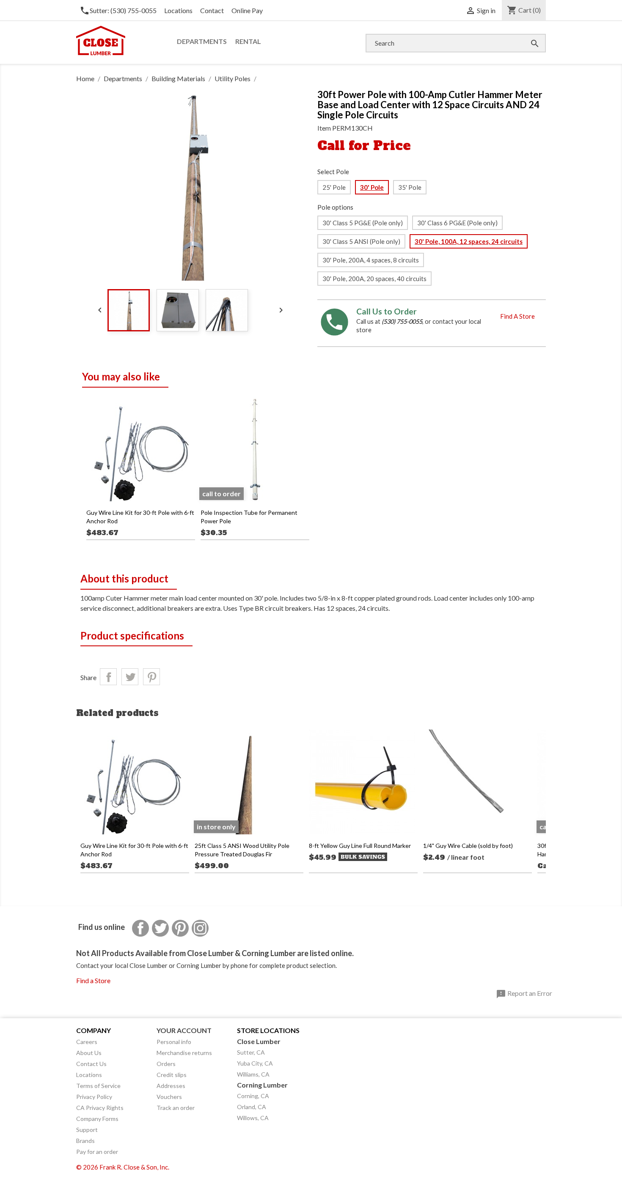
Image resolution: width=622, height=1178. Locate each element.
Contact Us (91, 1063)
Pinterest (151, 677)
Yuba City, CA (255, 1063)
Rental (248, 41)
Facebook (140, 928)
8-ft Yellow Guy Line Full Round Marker (360, 845)
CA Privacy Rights (100, 1107)
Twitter (160, 928)
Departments (202, 41)
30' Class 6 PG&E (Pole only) (457, 223)
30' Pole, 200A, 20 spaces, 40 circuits (374, 278)
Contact (212, 10)
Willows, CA (253, 1117)
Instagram (200, 928)
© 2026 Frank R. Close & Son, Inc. (122, 1167)
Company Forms (97, 1118)
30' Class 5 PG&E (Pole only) (362, 223)
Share (108, 677)
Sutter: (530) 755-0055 (118, 10)
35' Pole (409, 187)
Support (87, 1129)
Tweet (130, 677)
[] (526, 35)
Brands (85, 1140)
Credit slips (172, 1074)
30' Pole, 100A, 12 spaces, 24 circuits (469, 241)
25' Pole (334, 187)
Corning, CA (253, 1095)
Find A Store (517, 316)
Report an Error (524, 994)
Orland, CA (251, 1106)
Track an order (176, 1107)
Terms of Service (98, 1085)
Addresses (171, 1085)
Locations (178, 10)
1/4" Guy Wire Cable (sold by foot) (468, 845)
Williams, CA (253, 1074)
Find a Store (93, 980)
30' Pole (372, 187)
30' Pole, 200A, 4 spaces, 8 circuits (370, 260)
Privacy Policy (94, 1096)
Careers (86, 1041)
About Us (89, 1052)
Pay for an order (97, 1151)
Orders (166, 1063)
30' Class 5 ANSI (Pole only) (361, 241)
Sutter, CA (251, 1052)
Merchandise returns (184, 1052)
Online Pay (247, 10)
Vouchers (169, 1096)
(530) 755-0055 (402, 321)
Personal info (174, 1041)
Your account (184, 1030)
